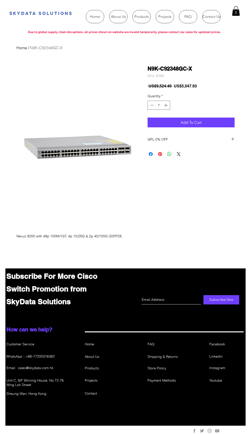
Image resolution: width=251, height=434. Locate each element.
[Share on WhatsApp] (169, 154)
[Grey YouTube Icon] (217, 431)
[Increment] (166, 105)
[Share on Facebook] (151, 154)
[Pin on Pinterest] (160, 154)
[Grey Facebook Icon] (194, 431)
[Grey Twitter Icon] (202, 431)
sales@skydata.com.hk (35, 368)
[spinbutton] (158, 105)
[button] (236, 11)
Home (21, 47)
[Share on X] (179, 154)
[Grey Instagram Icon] (209, 431)
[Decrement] (151, 105)
